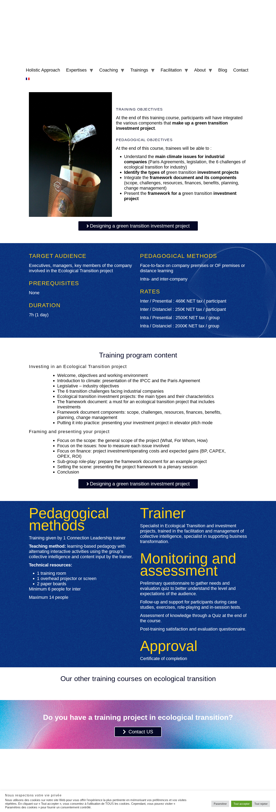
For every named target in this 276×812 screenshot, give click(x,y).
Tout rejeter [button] (261, 803)
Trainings (139, 70)
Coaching (108, 70)
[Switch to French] (28, 78)
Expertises (76, 70)
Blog (222, 70)
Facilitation (171, 70)
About (200, 70)
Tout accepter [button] (242, 803)
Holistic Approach (43, 70)
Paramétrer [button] (220, 803)
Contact (240, 70)
